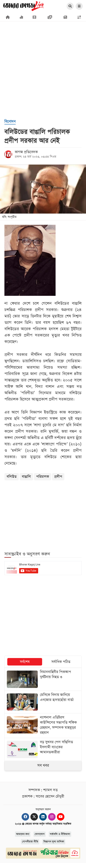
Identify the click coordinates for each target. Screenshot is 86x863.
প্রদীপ (58, 476)
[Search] (70, 6)
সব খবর (43, 765)
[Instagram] (52, 817)
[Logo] (23, 5)
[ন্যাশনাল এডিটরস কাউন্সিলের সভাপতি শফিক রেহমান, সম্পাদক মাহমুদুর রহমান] (43, 725)
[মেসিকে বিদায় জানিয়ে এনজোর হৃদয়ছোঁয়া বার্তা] (43, 702)
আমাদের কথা (22, 834)
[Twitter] (34, 817)
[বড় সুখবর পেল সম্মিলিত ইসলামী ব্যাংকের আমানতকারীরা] (43, 749)
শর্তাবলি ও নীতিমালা (60, 834)
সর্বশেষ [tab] (25, 661)
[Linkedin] (43, 817)
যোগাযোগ (40, 834)
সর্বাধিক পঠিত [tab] (60, 661)
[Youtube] (60, 817)
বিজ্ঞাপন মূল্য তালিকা (53, 841)
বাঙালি (26, 476)
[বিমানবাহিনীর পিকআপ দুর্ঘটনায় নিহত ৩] (43, 679)
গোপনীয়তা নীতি (30, 841)
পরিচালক (42, 476)
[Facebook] (25, 817)
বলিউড (12, 476)
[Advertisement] (43, 49)
